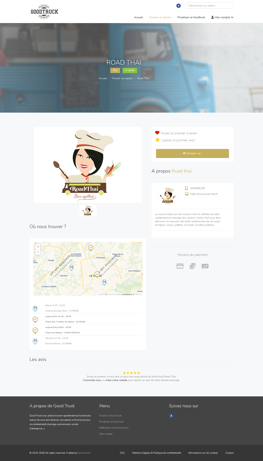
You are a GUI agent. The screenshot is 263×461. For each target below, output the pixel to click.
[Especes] (192, 266)
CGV (122, 453)
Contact (229, 453)
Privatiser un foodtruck (191, 17)
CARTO (138, 294)
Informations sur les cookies (203, 453)
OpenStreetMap (114, 294)
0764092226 (197, 188)
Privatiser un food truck (111, 421)
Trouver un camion (160, 17)
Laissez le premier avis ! (178, 140)
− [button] (38, 252)
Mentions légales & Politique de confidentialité (156, 453)
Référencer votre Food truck (113, 427)
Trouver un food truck (110, 415)
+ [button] (38, 246)
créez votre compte (116, 380)
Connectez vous (92, 380)
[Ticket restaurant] (205, 266)
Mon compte (222, 17)
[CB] (180, 266)
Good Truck (84, 453)
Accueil (138, 17)
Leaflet (101, 294)
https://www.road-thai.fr (204, 194)
